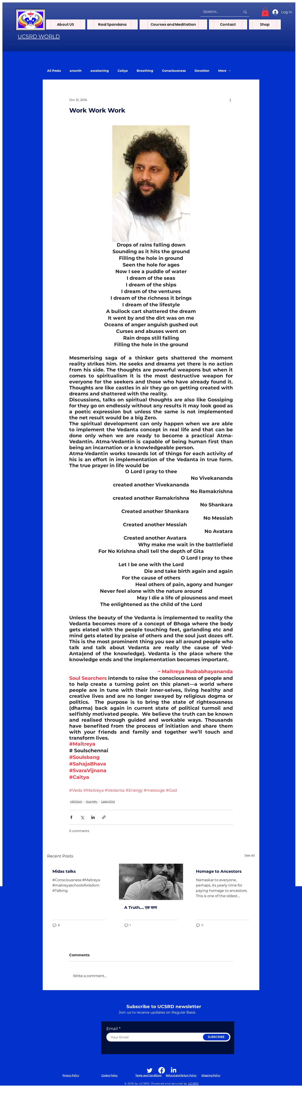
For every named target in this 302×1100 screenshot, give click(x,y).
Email (112, 1029)
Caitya (123, 71)
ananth (76, 71)
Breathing (145, 71)
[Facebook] (161, 1070)
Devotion (202, 71)
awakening (99, 71)
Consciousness (174, 71)
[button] (265, 11)
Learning (108, 801)
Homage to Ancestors (219, 871)
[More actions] (230, 100)
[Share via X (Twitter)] (82, 817)
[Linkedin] (173, 1070)
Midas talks (64, 871)
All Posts (54, 71)
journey (91, 801)
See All (250, 855)
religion (76, 801)
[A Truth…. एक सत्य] (151, 882)
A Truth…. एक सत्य (140, 907)
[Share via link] (104, 817)
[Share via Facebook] (71, 817)
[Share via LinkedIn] (93, 817)
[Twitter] (149, 1070)
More (222, 71)
